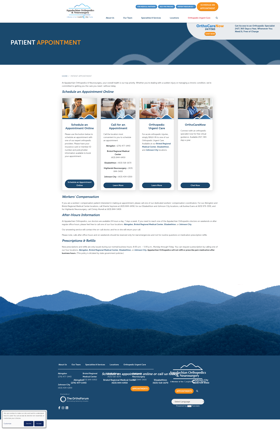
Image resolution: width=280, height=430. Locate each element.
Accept (38, 424)
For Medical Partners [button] (146, 7)
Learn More (118, 185)
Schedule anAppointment (207, 7)
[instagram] (63, 408)
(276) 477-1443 (78, 383)
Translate (196, 406)
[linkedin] (67, 408)
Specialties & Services (151, 18)
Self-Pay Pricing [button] (166, 7)
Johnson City (152, 150)
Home (65, 76)
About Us (110, 18)
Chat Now (195, 185)
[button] (207, 6)
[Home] (80, 11)
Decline (28, 424)
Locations (174, 18)
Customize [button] (7, 424)
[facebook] (59, 408)
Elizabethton (163, 147)
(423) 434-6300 (201, 383)
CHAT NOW (210, 34)
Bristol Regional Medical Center (148, 224)
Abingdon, (128, 224)
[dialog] (24, 419)
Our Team (127, 18)
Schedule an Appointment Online (80, 184)
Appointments (140, 388)
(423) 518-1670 (160, 383)
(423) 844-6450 (120, 383)
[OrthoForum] (74, 398)
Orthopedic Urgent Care (199, 18)
